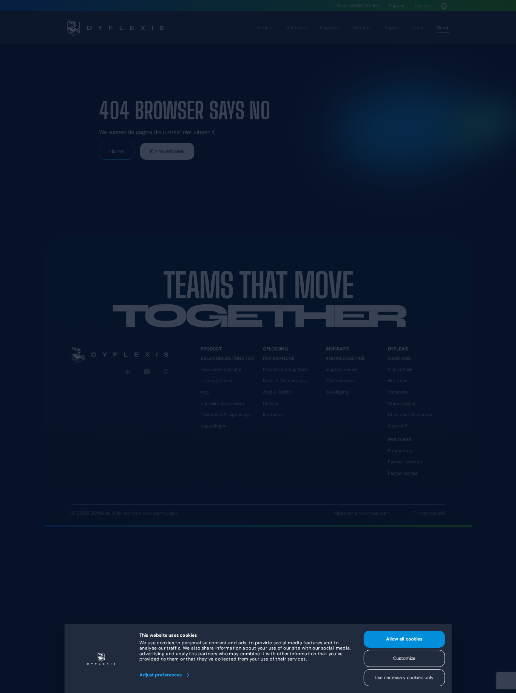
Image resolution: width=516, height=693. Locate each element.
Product (264, 27)
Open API (397, 426)
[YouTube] (147, 371)
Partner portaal (403, 473)
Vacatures (398, 392)
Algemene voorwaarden (361, 513)
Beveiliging (337, 392)
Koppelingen (214, 426)
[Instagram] (166, 371)
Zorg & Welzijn (277, 392)
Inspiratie (329, 27)
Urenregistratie (216, 381)
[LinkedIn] (128, 371)
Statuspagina (401, 403)
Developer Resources (410, 415)
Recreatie (273, 415)
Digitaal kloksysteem (222, 403)
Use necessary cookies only (404, 677)
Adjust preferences (160, 675)
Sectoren (296, 27)
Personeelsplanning (221, 369)
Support (397, 5)
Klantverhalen (167, 151)
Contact (423, 5)
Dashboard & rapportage (226, 415)
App (205, 392)
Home (116, 151)
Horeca (270, 403)
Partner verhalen (405, 462)
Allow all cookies (404, 639)
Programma (400, 451)
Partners (362, 27)
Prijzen (391, 27)
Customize (404, 658)
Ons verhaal (400, 369)
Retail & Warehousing (285, 381)
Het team (398, 381)
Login (417, 27)
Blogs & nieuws (341, 369)
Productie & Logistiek (285, 369)
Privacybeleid (429, 513)
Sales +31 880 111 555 (358, 5)
